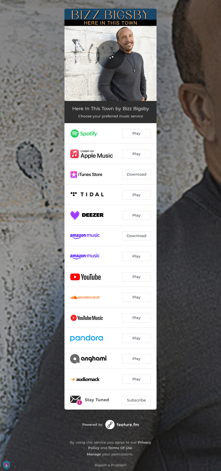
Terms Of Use (120, 448)
